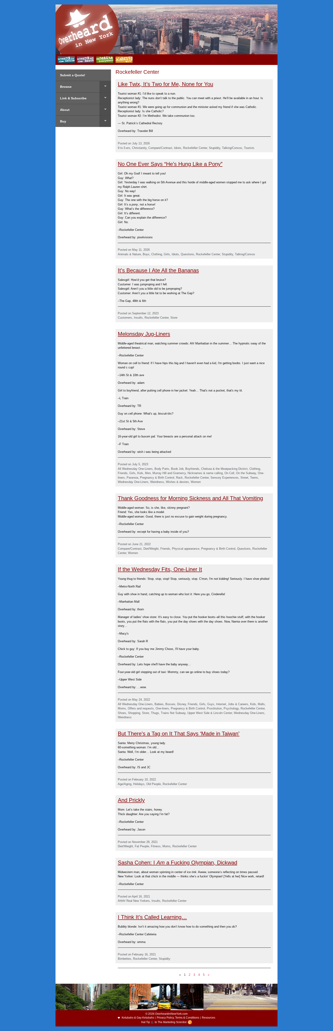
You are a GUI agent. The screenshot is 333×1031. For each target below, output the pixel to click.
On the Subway (246, 473)
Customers (125, 317)
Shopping (134, 713)
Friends (123, 473)
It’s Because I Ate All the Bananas (158, 270)
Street (244, 477)
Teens (254, 477)
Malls (261, 704)
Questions (187, 254)
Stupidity (214, 148)
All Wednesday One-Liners (135, 468)
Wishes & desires (177, 482)
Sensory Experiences (224, 477)
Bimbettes (124, 958)
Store (173, 317)
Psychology (231, 708)
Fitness (156, 846)
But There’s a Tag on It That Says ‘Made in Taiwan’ (178, 733)
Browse (66, 86)
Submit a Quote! (72, 75)
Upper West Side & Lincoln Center (209, 713)
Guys (210, 704)
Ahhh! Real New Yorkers (134, 900)
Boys (146, 254)
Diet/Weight (151, 548)
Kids (140, 473)
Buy (63, 121)
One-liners (162, 708)
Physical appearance (185, 548)
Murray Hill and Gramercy (169, 473)
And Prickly (131, 800)
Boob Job (177, 468)
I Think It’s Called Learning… (152, 917)
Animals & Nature (129, 254)
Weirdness (157, 482)
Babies (159, 704)
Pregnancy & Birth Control (157, 477)
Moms (122, 708)
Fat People (142, 846)
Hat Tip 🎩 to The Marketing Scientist (163, 1022)
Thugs (155, 713)
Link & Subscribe (73, 98)
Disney (181, 704)
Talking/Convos (232, 148)
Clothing (156, 254)
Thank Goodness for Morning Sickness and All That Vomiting (190, 498)
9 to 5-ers (124, 148)
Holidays (139, 784)
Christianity (139, 148)
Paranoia (132, 477)
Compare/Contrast (160, 148)
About (65, 110)
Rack (179, 477)
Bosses (170, 704)
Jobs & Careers (238, 704)
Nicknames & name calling (205, 473)
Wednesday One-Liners (133, 482)
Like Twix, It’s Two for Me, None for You (165, 84)
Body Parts (161, 468)
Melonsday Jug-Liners (144, 334)
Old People (153, 784)
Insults (138, 317)
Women (196, 482)
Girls (167, 254)
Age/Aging (124, 784)
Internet (221, 704)
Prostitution (214, 708)
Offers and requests (141, 708)
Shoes (122, 713)
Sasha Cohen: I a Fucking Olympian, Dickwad (177, 862)
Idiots (177, 148)
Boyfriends (192, 468)
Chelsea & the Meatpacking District (224, 468)
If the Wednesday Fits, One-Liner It (160, 569)
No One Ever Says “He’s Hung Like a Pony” (170, 164)
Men (148, 473)
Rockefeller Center (195, 148)
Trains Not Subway (173, 713)
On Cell (229, 473)
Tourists (249, 148)
